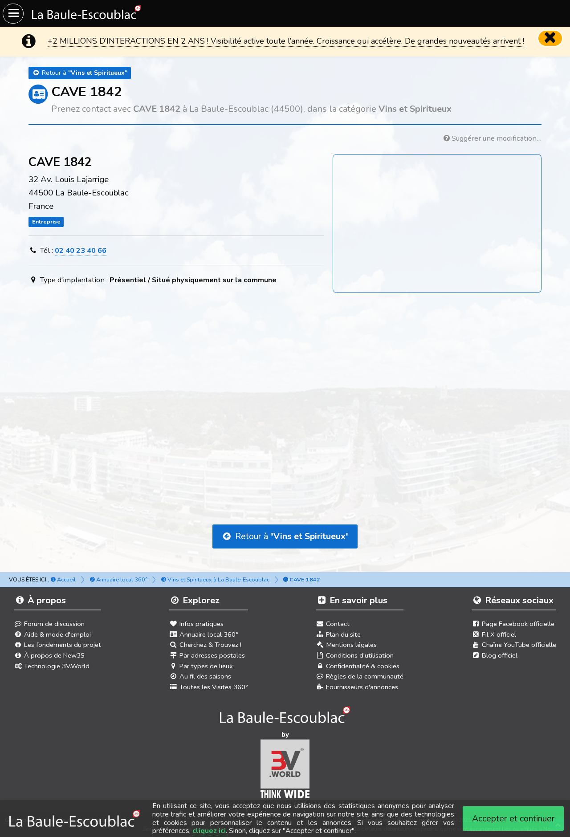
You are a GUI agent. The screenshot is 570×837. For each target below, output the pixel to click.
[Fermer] (550, 38)
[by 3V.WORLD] (285, 772)
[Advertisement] (285, 383)
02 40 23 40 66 (80, 250)
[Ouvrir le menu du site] (13, 14)
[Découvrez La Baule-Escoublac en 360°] (285, 717)
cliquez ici (209, 831)
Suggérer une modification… (496, 138)
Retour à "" (291, 536)
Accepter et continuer (513, 819)
